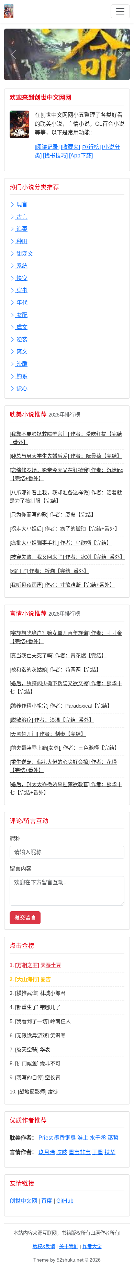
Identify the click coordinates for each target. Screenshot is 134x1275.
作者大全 (92, 1246)
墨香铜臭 (65, 1138)
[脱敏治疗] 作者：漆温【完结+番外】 (52, 720)
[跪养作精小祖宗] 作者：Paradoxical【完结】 (61, 706)
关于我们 (68, 1246)
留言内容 (21, 869)
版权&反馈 (44, 1246)
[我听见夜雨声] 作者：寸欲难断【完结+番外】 (62, 585)
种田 (21, 241)
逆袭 (21, 339)
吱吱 (61, 1152)
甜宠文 (24, 254)
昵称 (15, 839)
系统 (21, 266)
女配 (21, 315)
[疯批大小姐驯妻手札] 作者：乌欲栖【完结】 (61, 543)
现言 (21, 204)
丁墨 (97, 1152)
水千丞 (98, 1138)
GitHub (65, 1201)
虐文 (21, 327)
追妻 (21, 229)
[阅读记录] (47, 147)
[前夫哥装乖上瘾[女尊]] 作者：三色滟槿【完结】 (65, 748)
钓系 (21, 376)
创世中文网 (23, 1201)
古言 (21, 217)
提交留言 (25, 918)
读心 (21, 388)
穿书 (21, 290)
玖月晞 (46, 1152)
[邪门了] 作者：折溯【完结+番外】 (49, 571)
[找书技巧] (55, 155)
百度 (46, 1201)
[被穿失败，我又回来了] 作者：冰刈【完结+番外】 (67, 557)
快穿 (21, 278)
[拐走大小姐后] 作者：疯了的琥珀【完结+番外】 (65, 529)
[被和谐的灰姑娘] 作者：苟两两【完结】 (55, 669)
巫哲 (113, 1138)
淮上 (82, 1138)
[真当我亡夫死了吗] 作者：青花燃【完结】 (58, 655)
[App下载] (81, 155)
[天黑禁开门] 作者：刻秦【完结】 (48, 734)
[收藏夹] (70, 147)
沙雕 (21, 364)
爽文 (21, 351)
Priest (45, 1138)
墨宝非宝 (80, 1152)
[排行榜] (91, 147)
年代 (21, 303)
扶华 (109, 1152)
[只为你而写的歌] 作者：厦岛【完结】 (53, 514)
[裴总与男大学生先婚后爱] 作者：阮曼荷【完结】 (66, 456)
